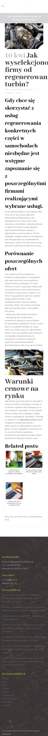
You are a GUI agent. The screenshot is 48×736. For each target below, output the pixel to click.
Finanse (5, 688)
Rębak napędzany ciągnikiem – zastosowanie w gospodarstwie (23, 617)
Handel (5, 692)
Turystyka (6, 705)
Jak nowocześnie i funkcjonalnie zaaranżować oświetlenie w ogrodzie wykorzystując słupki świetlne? (23, 649)
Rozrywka (6, 702)
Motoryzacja (8, 695)
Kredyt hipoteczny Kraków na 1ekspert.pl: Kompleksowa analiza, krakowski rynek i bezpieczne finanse (21, 598)
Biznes (5, 678)
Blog (21, 89)
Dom (4, 685)
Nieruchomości (9, 698)
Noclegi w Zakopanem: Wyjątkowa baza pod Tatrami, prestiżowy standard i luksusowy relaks (24, 609)
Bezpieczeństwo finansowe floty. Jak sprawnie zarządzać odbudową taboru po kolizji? (24, 639)
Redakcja (29, 89)
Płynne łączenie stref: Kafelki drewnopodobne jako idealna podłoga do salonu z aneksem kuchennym (24, 628)
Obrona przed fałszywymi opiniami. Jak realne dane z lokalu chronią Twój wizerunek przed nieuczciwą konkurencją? (23, 661)
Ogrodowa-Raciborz (21, 731)
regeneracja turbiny (27, 420)
